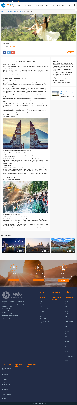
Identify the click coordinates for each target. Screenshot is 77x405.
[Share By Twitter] (9, 52)
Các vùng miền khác (43, 318)
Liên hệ (70, 5)
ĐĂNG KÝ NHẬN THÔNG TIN (18, 365)
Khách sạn (47, 5)
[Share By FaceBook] (4, 52)
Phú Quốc (41, 316)
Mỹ (65, 303)
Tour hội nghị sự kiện (6, 384)
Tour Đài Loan (67, 353)
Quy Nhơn (41, 306)
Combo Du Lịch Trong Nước (6, 369)
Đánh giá (44, 58)
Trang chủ (19, 5)
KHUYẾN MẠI (68, 292)
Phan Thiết (42, 313)
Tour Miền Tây (5, 389)
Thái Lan (66, 316)
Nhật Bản (66, 311)
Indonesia (21, 11)
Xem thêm (13, 280)
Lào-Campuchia (67, 341)
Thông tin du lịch (56, 5)
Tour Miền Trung (5, 374)
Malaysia (66, 360)
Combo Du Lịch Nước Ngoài (69, 357)
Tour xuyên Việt (5, 387)
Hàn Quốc (66, 313)
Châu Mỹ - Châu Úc (68, 343)
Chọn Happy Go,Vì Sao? (31, 365)
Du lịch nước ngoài (39, 5)
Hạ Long (41, 301)
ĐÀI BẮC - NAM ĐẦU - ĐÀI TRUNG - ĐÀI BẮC (11, 244)
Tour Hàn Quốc (67, 351)
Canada (66, 306)
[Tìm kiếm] (74, 5)
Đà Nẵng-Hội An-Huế (43, 303)
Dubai (66, 326)
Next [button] (74, 28)
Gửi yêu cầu (71, 52)
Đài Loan (66, 328)
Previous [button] (4, 28)
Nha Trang (42, 311)
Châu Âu (66, 301)
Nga (65, 346)
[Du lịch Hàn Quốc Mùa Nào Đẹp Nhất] (55, 93)
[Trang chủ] (7, 5)
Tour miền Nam (5, 377)
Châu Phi (66, 308)
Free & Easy (4, 379)
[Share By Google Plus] (13, 52)
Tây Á (66, 336)
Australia (66, 348)
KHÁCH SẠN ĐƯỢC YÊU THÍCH (44, 322)
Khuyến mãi (64, 5)
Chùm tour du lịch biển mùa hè (56, 298)
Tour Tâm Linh (5, 398)
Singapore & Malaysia (69, 321)
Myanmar (66, 323)
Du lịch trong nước (28, 5)
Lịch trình (7, 58)
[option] (38, 28)
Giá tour (31, 58)
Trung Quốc (67, 318)
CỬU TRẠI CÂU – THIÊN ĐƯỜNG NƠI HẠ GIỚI (36, 244)
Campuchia (67, 331)
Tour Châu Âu (67, 338)
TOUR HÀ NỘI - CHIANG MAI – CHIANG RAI (61, 244)
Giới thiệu (42, 292)
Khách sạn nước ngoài (44, 308)
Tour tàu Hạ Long (5, 392)
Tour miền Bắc (5, 372)
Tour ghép (4, 382)
